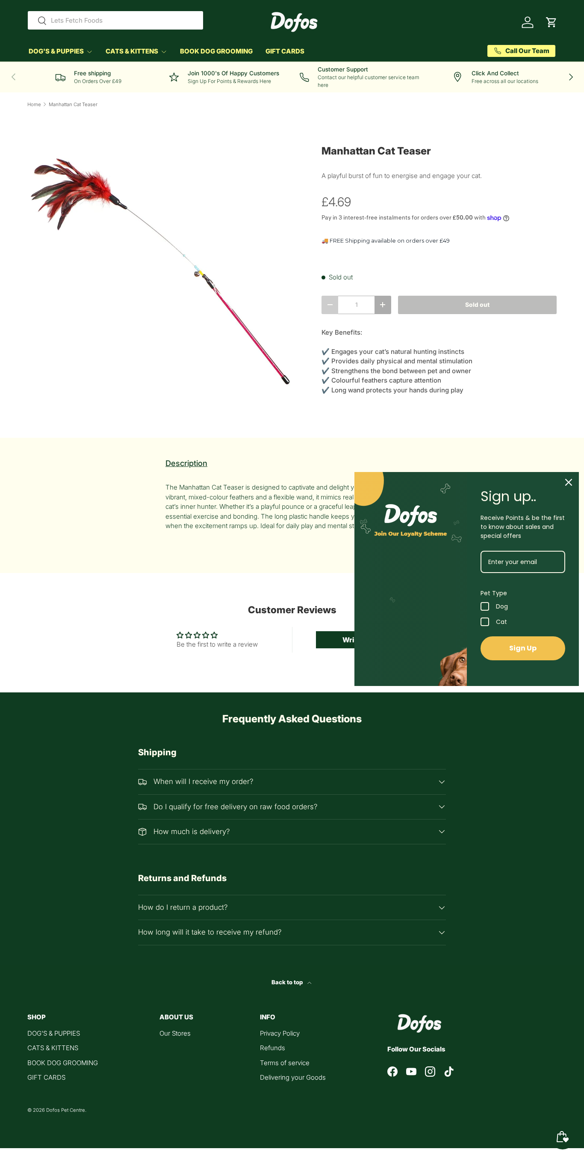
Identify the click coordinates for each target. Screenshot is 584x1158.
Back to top (287, 982)
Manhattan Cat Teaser (73, 104)
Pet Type (494, 593)
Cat (501, 622)
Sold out (477, 304)
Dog (502, 606)
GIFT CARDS (284, 51)
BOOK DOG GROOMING (216, 51)
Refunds (272, 1048)
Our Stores (175, 1033)
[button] (551, 22)
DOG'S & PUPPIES (56, 51)
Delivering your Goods (293, 1077)
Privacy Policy (280, 1033)
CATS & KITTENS (132, 51)
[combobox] (115, 20)
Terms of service (285, 1063)
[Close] (568, 482)
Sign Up (523, 648)
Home (34, 104)
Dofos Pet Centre (65, 1110)
